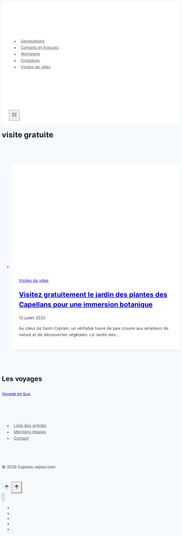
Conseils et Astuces (40, 47)
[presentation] (95, 217)
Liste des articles (30, 425)
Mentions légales (30, 432)
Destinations (33, 41)
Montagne (30, 54)
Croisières (30, 60)
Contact (21, 438)
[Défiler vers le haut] (6, 488)
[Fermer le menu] (3, 497)
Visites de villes (35, 67)
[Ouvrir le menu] (14, 115)
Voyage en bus (16, 393)
